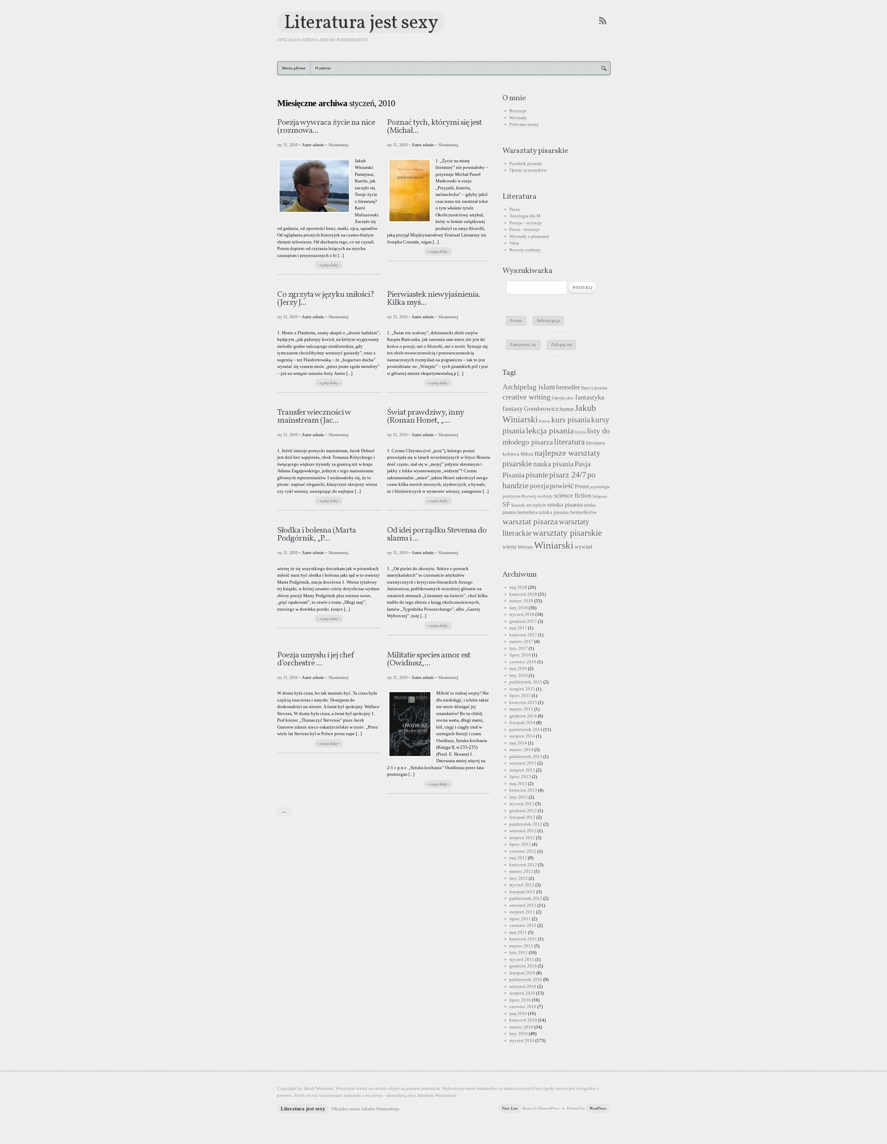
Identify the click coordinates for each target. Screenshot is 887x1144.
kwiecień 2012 (523, 864)
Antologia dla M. (525, 215)
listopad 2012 (522, 817)
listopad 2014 (522, 722)
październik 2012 (525, 824)
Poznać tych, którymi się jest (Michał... (434, 127)
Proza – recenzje (524, 229)
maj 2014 (518, 743)
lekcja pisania (550, 430)
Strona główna (294, 68)
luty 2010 (518, 1033)
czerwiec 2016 (522, 661)
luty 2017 (518, 648)
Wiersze (525, 547)
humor (567, 409)
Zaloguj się (561, 344)
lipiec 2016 (520, 654)
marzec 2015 (521, 709)
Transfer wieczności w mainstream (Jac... (314, 417)
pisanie (537, 474)
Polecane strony (524, 124)
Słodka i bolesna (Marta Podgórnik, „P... (316, 534)
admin (318, 145)
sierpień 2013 (522, 770)
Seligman (599, 496)
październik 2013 (525, 756)
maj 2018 (518, 587)
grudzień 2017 (523, 621)
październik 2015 (525, 682)
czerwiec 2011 (522, 925)
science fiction (572, 495)
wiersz (509, 547)
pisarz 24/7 (567, 474)
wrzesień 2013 (522, 763)
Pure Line (510, 1108)
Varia (514, 243)
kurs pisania (570, 419)
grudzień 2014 (523, 716)
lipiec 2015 (520, 695)
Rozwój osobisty (525, 249)
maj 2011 (518, 932)
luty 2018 (518, 607)
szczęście (536, 505)
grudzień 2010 (523, 966)
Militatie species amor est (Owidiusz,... (428, 659)
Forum (516, 320)
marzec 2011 (521, 945)
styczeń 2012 (521, 884)
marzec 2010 (521, 1027)
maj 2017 (518, 627)
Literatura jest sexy (361, 22)
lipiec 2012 (520, 844)
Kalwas (544, 421)
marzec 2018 (521, 600)
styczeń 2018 (521, 614)
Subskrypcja (548, 320)
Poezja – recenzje (525, 222)
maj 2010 (518, 1013)
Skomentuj (338, 145)
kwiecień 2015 (523, 702)
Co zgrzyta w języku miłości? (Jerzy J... (325, 299)
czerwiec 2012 (522, 851)
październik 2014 (525, 729)
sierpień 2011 (522, 911)
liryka (580, 432)
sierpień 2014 (522, 736)
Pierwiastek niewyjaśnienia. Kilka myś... (433, 299)
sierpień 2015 (522, 688)
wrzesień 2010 (522, 986)
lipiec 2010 (520, 1000)
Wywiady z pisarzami (529, 236)
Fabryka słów (563, 398)
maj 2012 (518, 857)
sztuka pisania (564, 504)
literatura (569, 441)
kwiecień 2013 (523, 790)
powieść (562, 486)
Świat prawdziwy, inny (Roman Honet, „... (425, 417)
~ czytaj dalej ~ (329, 265)
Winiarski (553, 545)
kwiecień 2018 (523, 594)
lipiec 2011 (520, 918)
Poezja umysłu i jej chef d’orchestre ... (315, 659)
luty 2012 (518, 878)
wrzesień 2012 (522, 830)
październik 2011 (525, 898)
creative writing (526, 397)
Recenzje (518, 110)
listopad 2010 (522, 972)
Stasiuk (518, 505)
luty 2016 (518, 675)
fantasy (512, 408)
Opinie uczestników (528, 170)
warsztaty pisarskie (567, 533)
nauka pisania (553, 464)
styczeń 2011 (521, 959)
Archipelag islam (528, 387)
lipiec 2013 (520, 776)
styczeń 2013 (521, 803)
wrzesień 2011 (522, 905)
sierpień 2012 (522, 837)
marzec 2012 (521, 871)
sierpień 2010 (522, 993)
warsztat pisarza (530, 521)
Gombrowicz (541, 408)
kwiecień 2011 (523, 938)
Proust (582, 486)
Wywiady (518, 117)
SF (506, 504)
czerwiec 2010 (522, 1006)
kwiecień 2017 (523, 634)
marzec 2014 (521, 749)
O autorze (323, 68)
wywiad (583, 547)
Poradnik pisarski (525, 163)
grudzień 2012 (523, 810)
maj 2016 (518, 668)
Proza (514, 209)
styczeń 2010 (521, 1040)
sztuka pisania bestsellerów (567, 512)
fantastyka (589, 397)
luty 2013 (518, 797)
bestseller (568, 387)
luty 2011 (518, 952)
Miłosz (527, 454)
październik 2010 (525, 979)
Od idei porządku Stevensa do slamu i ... (436, 534)
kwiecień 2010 (523, 1020)
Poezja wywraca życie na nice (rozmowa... (326, 127)
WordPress (597, 1108)
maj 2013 (518, 783)
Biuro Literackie (594, 388)
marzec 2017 (521, 641)
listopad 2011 (522, 891)
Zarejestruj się (523, 344)
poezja (539, 486)
